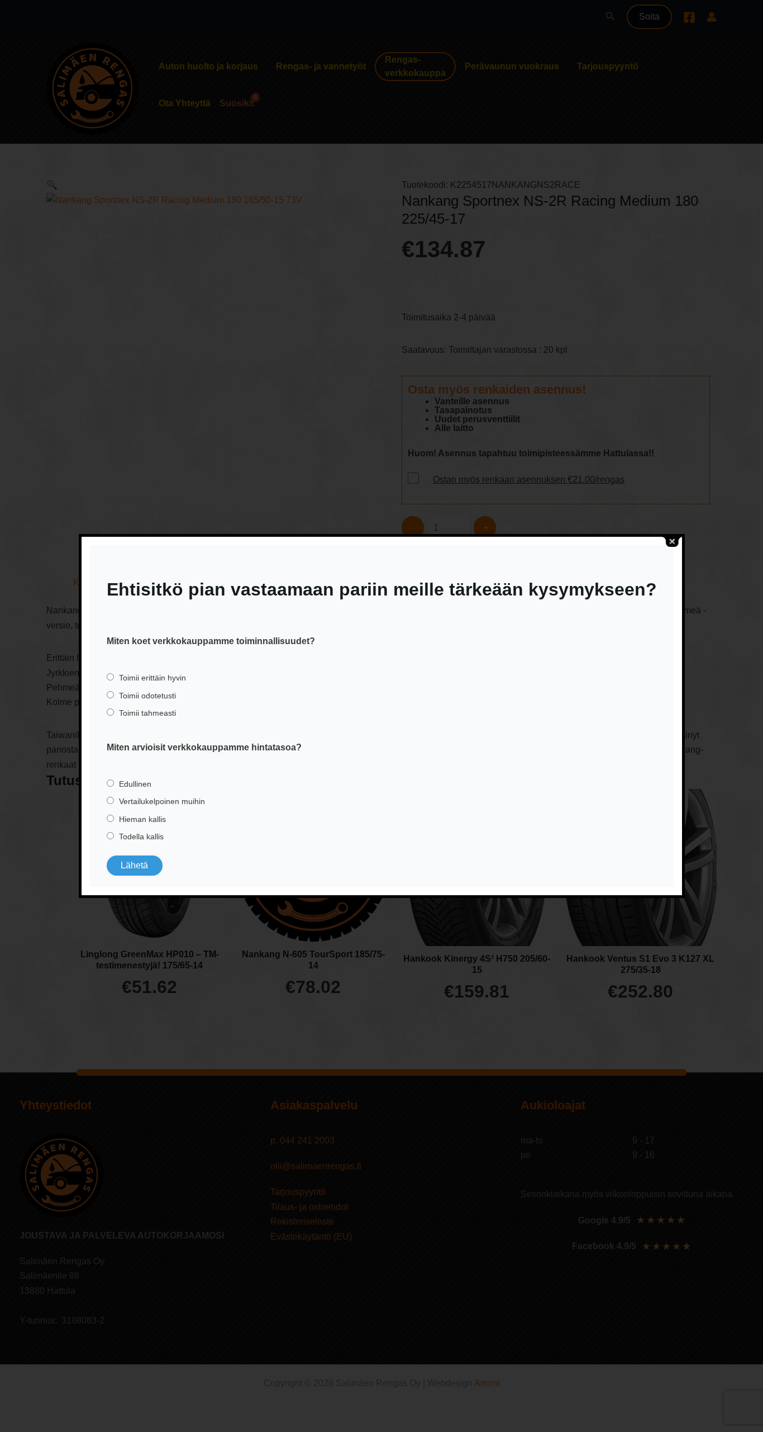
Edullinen (135, 783)
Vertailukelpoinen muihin (162, 801)
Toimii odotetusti (147, 695)
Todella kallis (141, 836)
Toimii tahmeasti (147, 712)
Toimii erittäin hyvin (152, 677)
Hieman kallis (142, 819)
